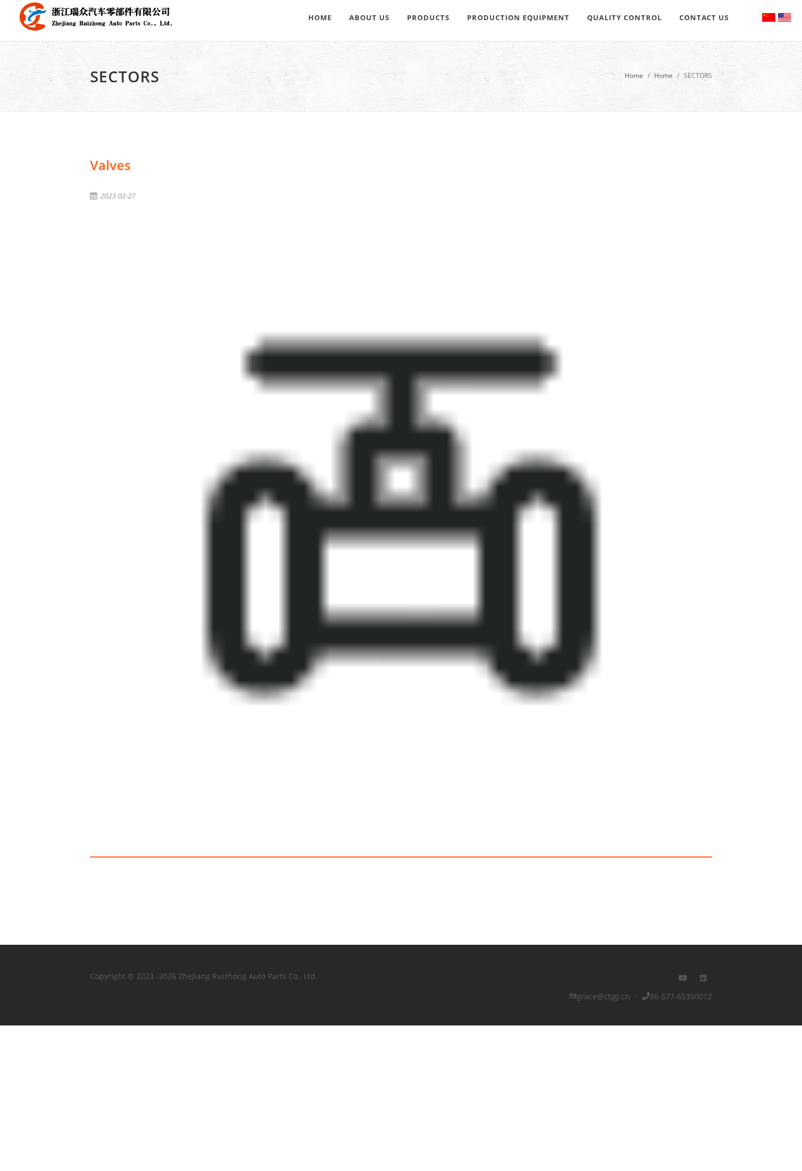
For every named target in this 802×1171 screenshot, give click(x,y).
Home (634, 75)
